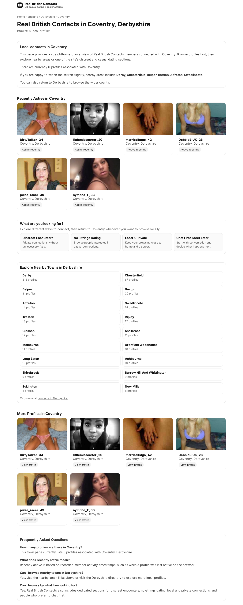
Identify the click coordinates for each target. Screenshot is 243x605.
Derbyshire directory (107, 578)
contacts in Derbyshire (53, 398)
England (33, 16)
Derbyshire (48, 16)
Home (21, 16)
